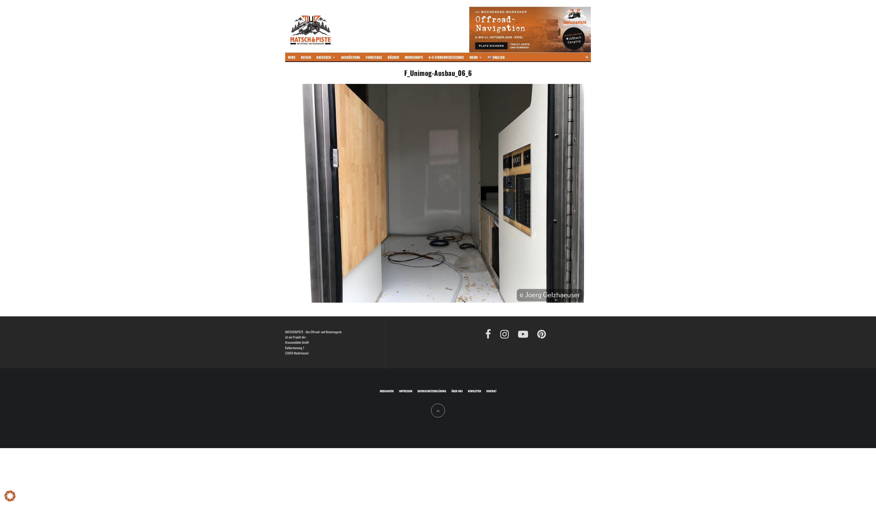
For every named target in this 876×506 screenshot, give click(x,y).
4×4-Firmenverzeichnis (446, 57)
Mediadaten (387, 391)
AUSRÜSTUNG (350, 57)
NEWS (291, 57)
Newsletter (474, 391)
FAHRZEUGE (374, 57)
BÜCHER (393, 57)
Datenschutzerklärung (431, 391)
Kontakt (491, 391)
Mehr (473, 57)
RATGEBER (323, 57)
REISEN (306, 57)
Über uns (457, 391)
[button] (10, 496)
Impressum (405, 391)
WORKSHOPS (414, 57)
